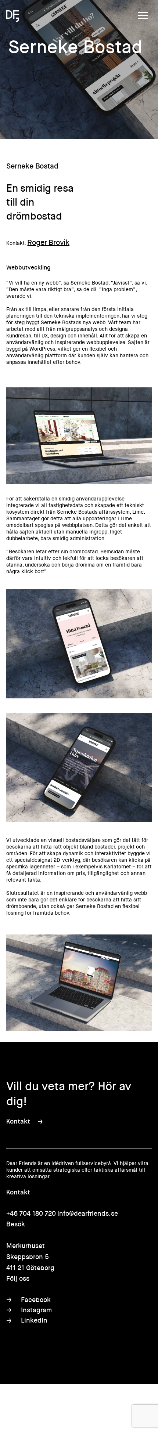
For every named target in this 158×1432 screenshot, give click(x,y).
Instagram (36, 1310)
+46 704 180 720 (31, 1213)
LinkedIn (34, 1320)
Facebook (36, 1299)
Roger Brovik (48, 242)
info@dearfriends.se (87, 1213)
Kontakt (18, 1121)
